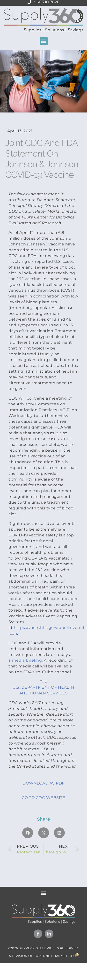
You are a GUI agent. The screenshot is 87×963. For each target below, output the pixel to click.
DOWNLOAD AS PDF (43, 783)
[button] (44, 41)
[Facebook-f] (38, 934)
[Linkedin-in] (49, 934)
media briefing (27, 660)
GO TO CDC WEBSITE (43, 797)
